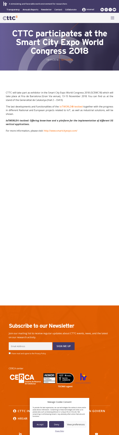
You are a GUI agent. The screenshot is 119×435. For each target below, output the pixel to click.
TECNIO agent (65, 386)
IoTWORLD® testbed (71, 106)
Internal (90, 9)
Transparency (13, 9)
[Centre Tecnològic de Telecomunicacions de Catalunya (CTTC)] (10, 18)
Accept (40, 424)
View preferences (76, 424)
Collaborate (70, 9)
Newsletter (46, 9)
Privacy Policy (59, 431)
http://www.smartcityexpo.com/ (60, 130)
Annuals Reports (30, 9)
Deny (56, 424)
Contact (58, 9)
